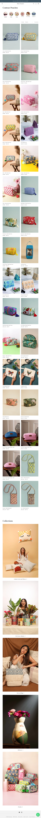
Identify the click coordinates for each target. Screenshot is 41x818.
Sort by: (23, 22)
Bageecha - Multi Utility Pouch (7, 355)
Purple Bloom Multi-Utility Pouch (7, 325)
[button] (2, 4)
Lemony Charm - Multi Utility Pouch (8, 264)
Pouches (20, 806)
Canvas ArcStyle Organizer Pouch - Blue (8, 447)
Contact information (32, 816)
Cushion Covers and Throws (20, 579)
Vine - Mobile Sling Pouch (25, 508)
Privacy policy (20, 816)
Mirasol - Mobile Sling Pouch (25, 477)
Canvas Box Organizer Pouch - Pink (26, 447)
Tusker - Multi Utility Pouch (7, 203)
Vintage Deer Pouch (24, 386)
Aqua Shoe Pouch (23, 264)
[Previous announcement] (2, 1)
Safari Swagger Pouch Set (24, 355)
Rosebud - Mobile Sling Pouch (7, 508)
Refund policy (15, 816)
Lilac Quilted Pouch (24, 142)
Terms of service (25, 816)
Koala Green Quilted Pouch (25, 416)
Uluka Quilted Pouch (6, 416)
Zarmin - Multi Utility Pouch (7, 81)
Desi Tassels (10, 816)
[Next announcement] (39, 1)
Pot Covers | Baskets (20, 636)
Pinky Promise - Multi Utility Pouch (26, 81)
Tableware (20, 750)
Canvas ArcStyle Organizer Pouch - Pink (8, 477)
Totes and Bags (20, 693)
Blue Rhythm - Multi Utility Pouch (26, 203)
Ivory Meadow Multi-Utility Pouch (26, 325)
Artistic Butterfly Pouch (6, 386)
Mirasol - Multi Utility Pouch (7, 142)
